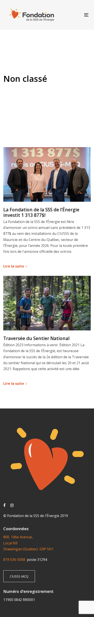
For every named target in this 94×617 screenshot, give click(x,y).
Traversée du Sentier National (36, 338)
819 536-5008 (15, 559)
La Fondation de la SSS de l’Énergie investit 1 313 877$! (41, 212)
